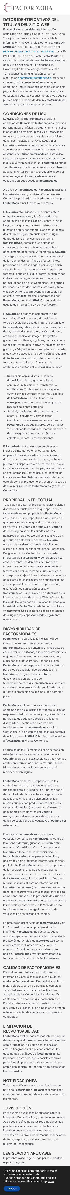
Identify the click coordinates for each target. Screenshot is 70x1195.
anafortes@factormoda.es (34, 77)
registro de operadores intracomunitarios (28, 51)
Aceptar (12, 1188)
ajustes (49, 1181)
